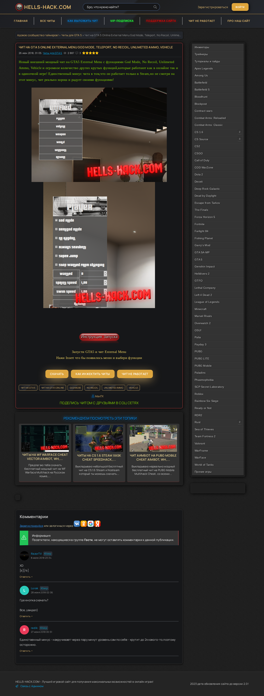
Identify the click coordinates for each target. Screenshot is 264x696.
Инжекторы (202, 47)
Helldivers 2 (202, 273)
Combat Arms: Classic (209, 124)
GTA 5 (199, 259)
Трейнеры (201, 54)
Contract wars (203, 110)
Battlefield (201, 82)
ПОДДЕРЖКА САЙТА (161, 21)
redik (34, 628)
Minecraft (201, 309)
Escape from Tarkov (207, 202)
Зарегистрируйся (31, 526)
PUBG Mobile (203, 365)
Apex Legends (204, 68)
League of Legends (207, 301)
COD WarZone (204, 167)
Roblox (199, 393)
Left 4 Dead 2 (203, 294)
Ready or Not (203, 408)
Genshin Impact (205, 266)
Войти (240, 7)
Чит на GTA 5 (28, 387)
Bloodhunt (201, 96)
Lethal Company (205, 287)
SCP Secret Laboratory (209, 386)
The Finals (201, 209)
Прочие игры (203, 471)
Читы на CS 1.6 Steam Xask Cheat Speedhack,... (99, 457)
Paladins (200, 372)
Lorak (34, 588)
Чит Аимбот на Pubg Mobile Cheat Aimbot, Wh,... (153, 457)
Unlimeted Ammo (113, 387)
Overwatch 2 (203, 323)
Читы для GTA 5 (71, 35)
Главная (21, 21)
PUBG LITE (202, 358)
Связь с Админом (31, 686)
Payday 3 (200, 344)
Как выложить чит (83, 21)
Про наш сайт (238, 21)
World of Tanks (204, 464)
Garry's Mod (202, 245)
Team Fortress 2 (205, 436)
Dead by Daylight (205, 195)
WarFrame (201, 450)
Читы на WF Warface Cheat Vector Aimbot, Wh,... (45, 457)
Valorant (200, 443)
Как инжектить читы (93, 374)
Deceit (199, 181)
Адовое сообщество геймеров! (38, 35)
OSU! (198, 330)
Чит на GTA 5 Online (52, 387)
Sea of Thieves (204, 429)
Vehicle (133, 387)
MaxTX (99, 396)
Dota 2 (199, 174)
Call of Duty (202, 160)
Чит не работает (202, 21)
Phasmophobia (204, 379)
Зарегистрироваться (213, 7)
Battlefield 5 (202, 89)
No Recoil (92, 387)
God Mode (75, 387)
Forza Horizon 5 (205, 217)
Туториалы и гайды (207, 61)
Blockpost (201, 103)
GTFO (199, 280)
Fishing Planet (204, 238)
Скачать (57, 374)
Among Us (201, 75)
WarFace (200, 457)
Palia (198, 337)
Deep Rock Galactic (207, 188)
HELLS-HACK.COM (47, 6)
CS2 (197, 146)
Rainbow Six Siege (206, 400)
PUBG (198, 351)
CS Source (201, 139)
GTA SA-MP (202, 252)
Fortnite (199, 224)
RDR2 (198, 415)
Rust (197, 422)
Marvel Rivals (203, 316)
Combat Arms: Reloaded (210, 118)
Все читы (47, 21)
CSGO (199, 153)
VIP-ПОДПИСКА (122, 21)
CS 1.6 (199, 132)
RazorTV (36, 553)
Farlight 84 (201, 231)
